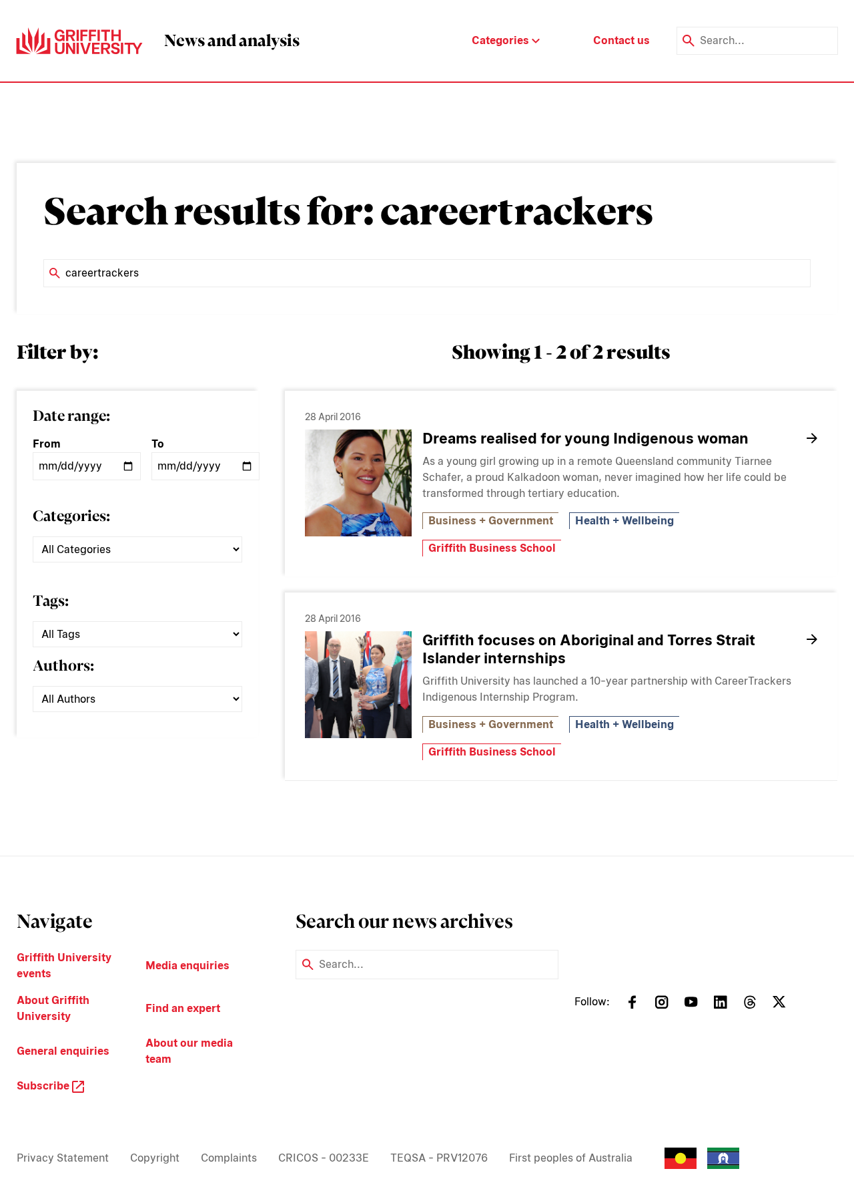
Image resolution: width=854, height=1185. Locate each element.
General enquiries (63, 1051)
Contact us (621, 40)
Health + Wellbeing (624, 520)
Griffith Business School (492, 548)
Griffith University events (64, 965)
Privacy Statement (63, 1158)
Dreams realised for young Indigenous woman (585, 438)
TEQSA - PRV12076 (439, 1158)
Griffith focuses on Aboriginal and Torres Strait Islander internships (588, 649)
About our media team (189, 1051)
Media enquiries (187, 965)
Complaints (229, 1158)
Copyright (154, 1158)
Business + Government (490, 520)
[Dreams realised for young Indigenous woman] (358, 483)
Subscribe (44, 1085)
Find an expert (182, 1008)
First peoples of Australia (570, 1158)
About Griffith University (53, 1008)
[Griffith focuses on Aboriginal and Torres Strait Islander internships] (358, 684)
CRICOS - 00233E (323, 1158)
